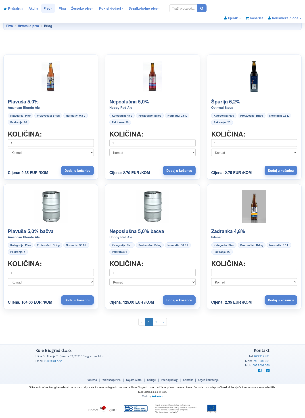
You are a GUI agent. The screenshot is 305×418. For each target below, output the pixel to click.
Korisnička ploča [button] (285, 18)
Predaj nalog (169, 380)
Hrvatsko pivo (28, 25)
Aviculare (157, 396)
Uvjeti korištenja (208, 380)
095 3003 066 (261, 365)
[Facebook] (259, 370)
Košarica (256, 18)
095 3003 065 (261, 361)
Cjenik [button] (233, 18)
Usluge (151, 380)
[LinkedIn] (266, 370)
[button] (77, 170)
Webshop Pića (111, 380)
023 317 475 (261, 356)
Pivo (47, 8)
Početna (92, 380)
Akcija (33, 8)
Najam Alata (134, 380)
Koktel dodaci (110, 8)
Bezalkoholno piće (143, 8)
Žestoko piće (81, 8)
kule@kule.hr (53, 361)
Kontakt (188, 380)
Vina (62, 8)
